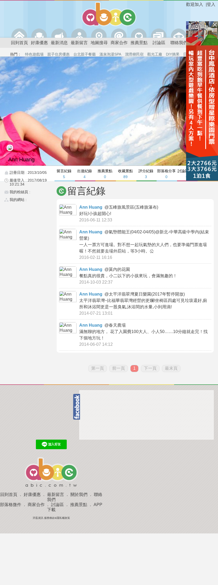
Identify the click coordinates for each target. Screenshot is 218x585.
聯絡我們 (178, 42)
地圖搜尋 (99, 42)
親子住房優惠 (58, 54)
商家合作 (119, 42)
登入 (211, 4)
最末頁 (171, 368)
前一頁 (118, 368)
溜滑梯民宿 (134, 54)
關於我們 (78, 494)
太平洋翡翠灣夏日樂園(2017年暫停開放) (147, 294)
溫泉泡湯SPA (110, 54)
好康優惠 (39, 42)
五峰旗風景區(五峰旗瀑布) (134, 207)
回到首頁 (19, 42)
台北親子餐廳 (84, 54)
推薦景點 (139, 42)
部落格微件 (10, 504)
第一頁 (97, 368)
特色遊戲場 (34, 54)
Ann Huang (90, 207)
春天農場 (118, 325)
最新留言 (79, 42)
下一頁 (150, 368)
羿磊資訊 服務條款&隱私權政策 (51, 517)
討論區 (159, 42)
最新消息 (59, 42)
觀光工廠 (154, 54)
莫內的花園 (120, 269)
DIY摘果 (172, 54)
